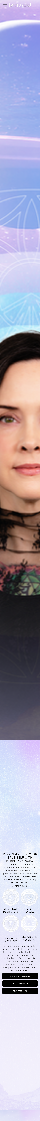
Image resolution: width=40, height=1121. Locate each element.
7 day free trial (20, 991)
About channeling (19, 983)
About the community (20, 976)
